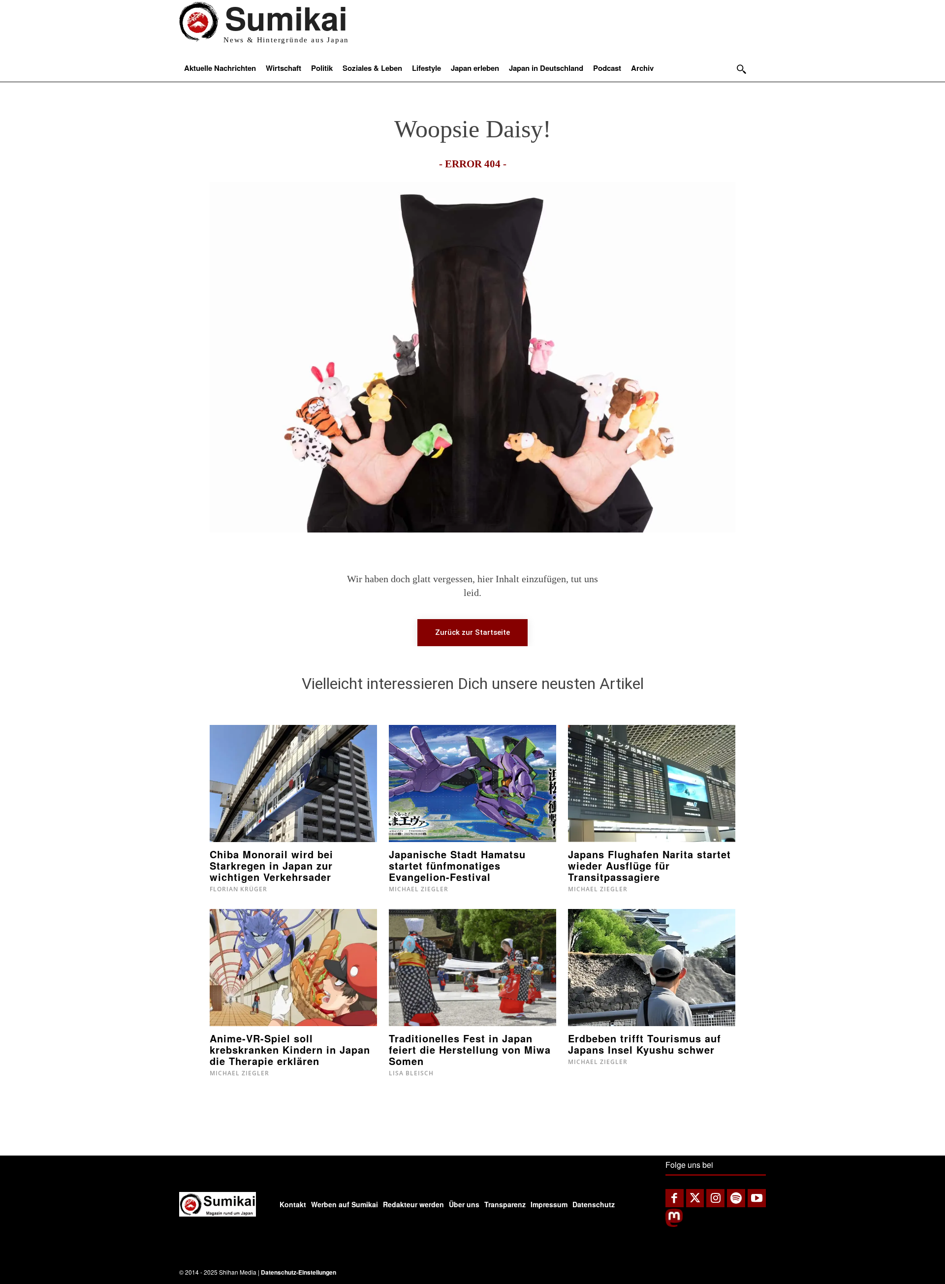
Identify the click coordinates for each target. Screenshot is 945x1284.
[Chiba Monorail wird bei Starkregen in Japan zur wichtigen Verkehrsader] (293, 783)
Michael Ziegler (418, 889)
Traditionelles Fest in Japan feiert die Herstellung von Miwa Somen (470, 1049)
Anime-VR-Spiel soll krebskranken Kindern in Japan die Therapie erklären (290, 1049)
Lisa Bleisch (411, 1073)
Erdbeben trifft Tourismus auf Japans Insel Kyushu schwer (644, 1044)
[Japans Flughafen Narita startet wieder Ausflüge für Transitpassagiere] (651, 783)
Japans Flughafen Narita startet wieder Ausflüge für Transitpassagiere (649, 865)
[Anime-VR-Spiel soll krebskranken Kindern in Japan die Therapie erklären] (293, 967)
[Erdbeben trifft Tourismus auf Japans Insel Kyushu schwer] (651, 967)
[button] (741, 69)
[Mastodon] (674, 1224)
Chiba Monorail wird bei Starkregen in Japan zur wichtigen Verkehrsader (271, 865)
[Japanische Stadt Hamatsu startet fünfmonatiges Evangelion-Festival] (472, 783)
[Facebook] (674, 1198)
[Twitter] (695, 1198)
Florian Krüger (238, 889)
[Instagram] (715, 1198)
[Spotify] (736, 1198)
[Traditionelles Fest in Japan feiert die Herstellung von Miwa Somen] (472, 967)
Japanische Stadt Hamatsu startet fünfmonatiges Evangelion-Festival (457, 865)
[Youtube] (757, 1198)
